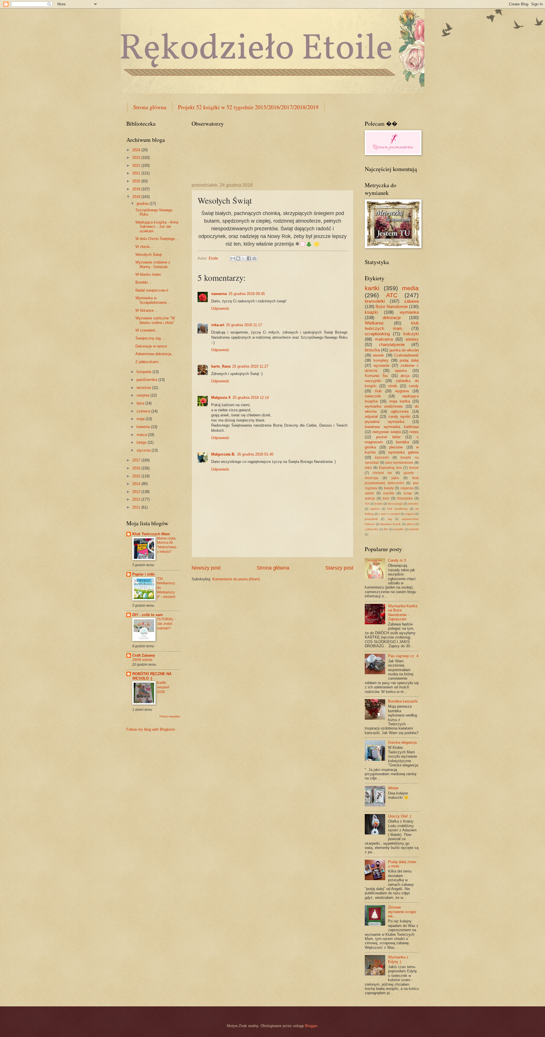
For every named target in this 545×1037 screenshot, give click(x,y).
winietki (414, 529)
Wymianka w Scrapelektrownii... (152, 300)
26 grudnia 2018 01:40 (255, 454)
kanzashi (382, 457)
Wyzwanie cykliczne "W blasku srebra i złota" (155, 320)
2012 (136, 499)
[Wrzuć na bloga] (238, 258)
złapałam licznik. (390, 524)
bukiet (379, 503)
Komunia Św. (376, 376)
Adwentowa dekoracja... (155, 354)
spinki (369, 493)
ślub (378, 391)
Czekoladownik (406, 355)
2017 (136, 460)
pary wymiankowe (399, 462)
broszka (372, 349)
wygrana (402, 391)
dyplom (375, 508)
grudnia (143, 203)
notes (414, 432)
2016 (136, 468)
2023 (136, 157)
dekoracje (392, 317)
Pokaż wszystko (170, 716)
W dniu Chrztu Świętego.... (157, 239)
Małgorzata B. (223, 454)
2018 (136, 197)
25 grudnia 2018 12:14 (250, 397)
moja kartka (399, 401)
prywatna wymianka (384, 422)
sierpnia (143, 395)
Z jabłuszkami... (148, 362)
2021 (136, 173)
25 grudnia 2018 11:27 (250, 366)
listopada (144, 372)
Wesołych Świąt (148, 254)
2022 (136, 165)
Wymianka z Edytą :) (398, 959)
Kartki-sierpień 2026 (163, 687)
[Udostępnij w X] (243, 258)
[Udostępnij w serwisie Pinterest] (254, 258)
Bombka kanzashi (403, 701)
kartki (372, 288)
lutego (142, 442)
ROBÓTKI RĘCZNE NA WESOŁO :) (151, 676)
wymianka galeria (403, 452)
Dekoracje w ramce (151, 346)
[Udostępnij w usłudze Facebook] (249, 258)
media (410, 288)
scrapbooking (377, 333)
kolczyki (411, 333)
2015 (136, 476)
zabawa (411, 301)
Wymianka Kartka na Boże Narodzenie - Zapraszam (402, 612)
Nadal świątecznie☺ (152, 290)
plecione (396, 447)
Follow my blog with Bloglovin (150, 729)
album (410, 524)
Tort (367, 503)
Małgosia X (221, 397)
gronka (370, 447)
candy (414, 386)
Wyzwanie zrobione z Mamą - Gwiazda (152, 264)
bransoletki (375, 301)
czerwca (144, 411)
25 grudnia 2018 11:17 (244, 325)
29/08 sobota (142, 660)
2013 (136, 492)
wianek (378, 355)
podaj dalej (409, 360)
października (147, 380)
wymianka (409, 312)
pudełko (398, 529)
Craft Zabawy (143, 655)
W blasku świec (148, 274)
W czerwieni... (147, 330)
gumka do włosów (404, 350)
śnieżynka (405, 498)
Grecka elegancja (402, 742)
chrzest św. (382, 473)
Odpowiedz (220, 308)
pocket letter (388, 437)
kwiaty (389, 488)
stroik (392, 386)
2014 (136, 484)
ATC (391, 295)
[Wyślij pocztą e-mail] (233, 258)
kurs (386, 498)
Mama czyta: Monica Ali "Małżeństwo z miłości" (167, 545)
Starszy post (339, 568)
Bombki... (143, 282)
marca (142, 435)
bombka (402, 442)
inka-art (217, 325)
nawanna (219, 294)
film (386, 529)
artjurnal (371, 416)
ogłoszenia (399, 411)
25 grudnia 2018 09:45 (247, 294)
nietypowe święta (386, 432)
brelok (414, 467)
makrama (384, 339)
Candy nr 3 (397, 560)
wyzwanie (381, 365)
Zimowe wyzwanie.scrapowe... (402, 911)
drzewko (413, 503)
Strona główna (149, 107)
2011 (136, 507)
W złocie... (144, 247)
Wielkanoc (374, 323)
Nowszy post (206, 568)
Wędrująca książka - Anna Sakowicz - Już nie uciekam (156, 226)
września (144, 387)
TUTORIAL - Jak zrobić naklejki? (166, 623)
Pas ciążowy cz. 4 (403, 656)
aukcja (370, 498)
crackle (388, 493)
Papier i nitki (143, 574)
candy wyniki (399, 416)
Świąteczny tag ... (150, 338)
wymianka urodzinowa (384, 406)
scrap (407, 493)
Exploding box (390, 467)
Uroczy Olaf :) (399, 816)
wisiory (412, 339)
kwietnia (144, 427)
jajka (395, 478)
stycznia (144, 450)
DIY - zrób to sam (147, 615)
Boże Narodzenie (392, 306)
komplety (381, 360)
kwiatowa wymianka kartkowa (392, 427)
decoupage (395, 503)
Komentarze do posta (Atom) (236, 579)
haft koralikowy (397, 508)
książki (371, 312)
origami (409, 513)
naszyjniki (373, 381)
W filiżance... (146, 310)
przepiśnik (371, 518)
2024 (136, 150)
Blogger (311, 1026)
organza (407, 488)
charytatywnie (392, 344)
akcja (405, 376)
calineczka (371, 529)
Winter (393, 788)
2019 (136, 189)
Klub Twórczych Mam (151, 534)
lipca (141, 403)
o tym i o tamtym (389, 513)
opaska (401, 370)
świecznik (373, 396)
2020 (136, 181)
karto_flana (220, 366)
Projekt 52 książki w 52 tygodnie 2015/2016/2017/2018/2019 (248, 107)
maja (141, 419)
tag (390, 518)
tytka (368, 467)
